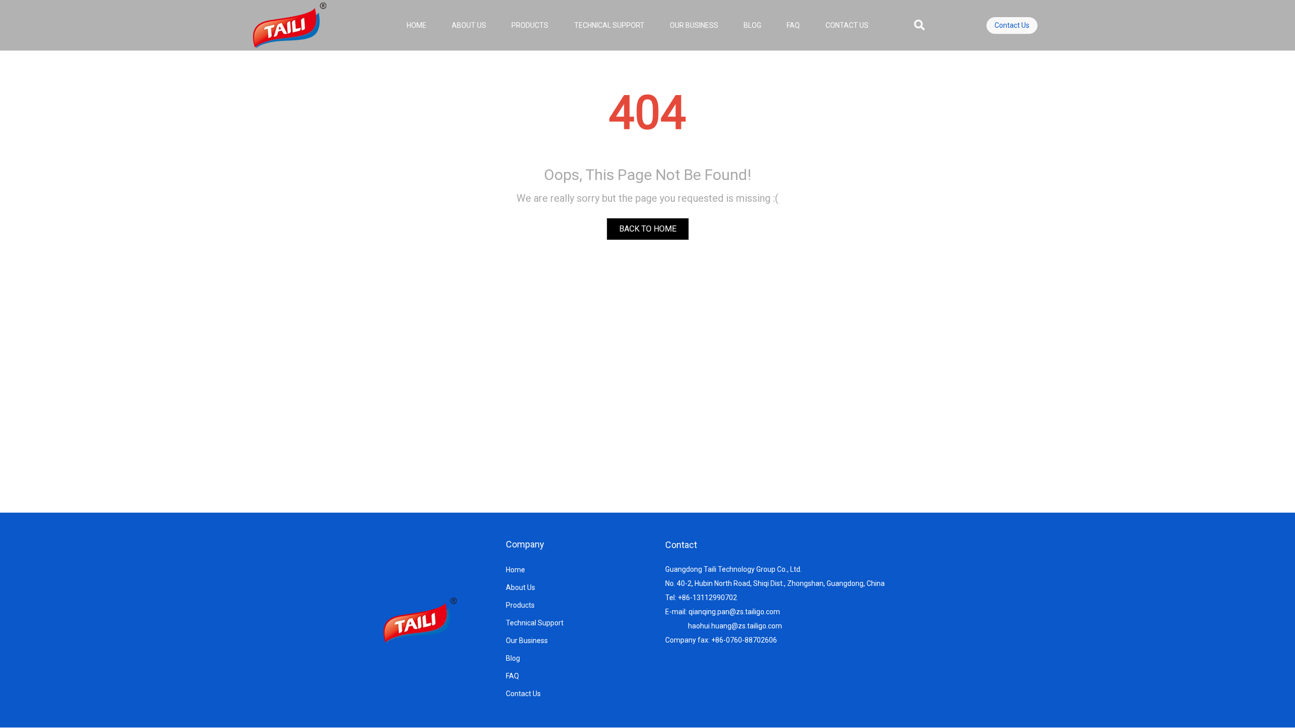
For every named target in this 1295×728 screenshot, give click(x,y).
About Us (469, 25)
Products (529, 25)
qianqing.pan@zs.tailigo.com (734, 612)
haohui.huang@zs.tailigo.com (735, 626)
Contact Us (847, 25)
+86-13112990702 (707, 598)
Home (416, 25)
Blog (752, 25)
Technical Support (609, 25)
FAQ (793, 25)
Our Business (694, 25)
